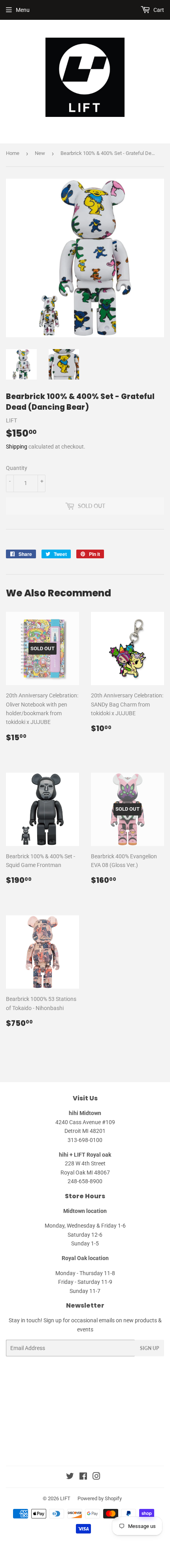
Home (12, 153)
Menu (23, 10)
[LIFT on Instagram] (96, 1477)
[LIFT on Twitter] (70, 1477)
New (40, 153)
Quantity (16, 468)
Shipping (16, 446)
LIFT (65, 1498)
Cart (158, 10)
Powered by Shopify (99, 1498)
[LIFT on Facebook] (83, 1477)
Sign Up (149, 1348)
